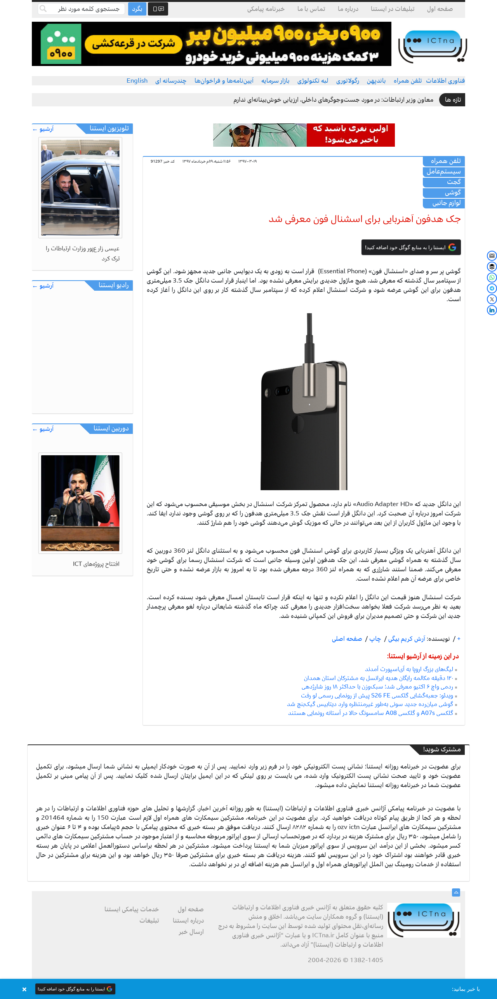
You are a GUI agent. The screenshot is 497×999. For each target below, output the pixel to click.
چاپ (374, 639)
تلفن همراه (408, 81)
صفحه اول (440, 9)
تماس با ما (311, 9)
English (137, 81)
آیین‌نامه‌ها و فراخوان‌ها (224, 81)
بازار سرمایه (275, 81)
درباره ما (348, 9)
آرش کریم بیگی (406, 639)
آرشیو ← (43, 129)
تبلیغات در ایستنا (393, 9)
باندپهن (376, 81)
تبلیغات (149, 921)
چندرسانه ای (171, 81)
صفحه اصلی (347, 639)
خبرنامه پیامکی (266, 9)
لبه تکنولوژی (312, 81)
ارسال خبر (191, 932)
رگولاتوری (347, 81)
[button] (248, 989)
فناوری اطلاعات (445, 81)
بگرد (137, 9)
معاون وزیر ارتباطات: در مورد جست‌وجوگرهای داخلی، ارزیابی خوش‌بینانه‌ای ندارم (333, 100)
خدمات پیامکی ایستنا (131, 909)
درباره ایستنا (188, 921)
